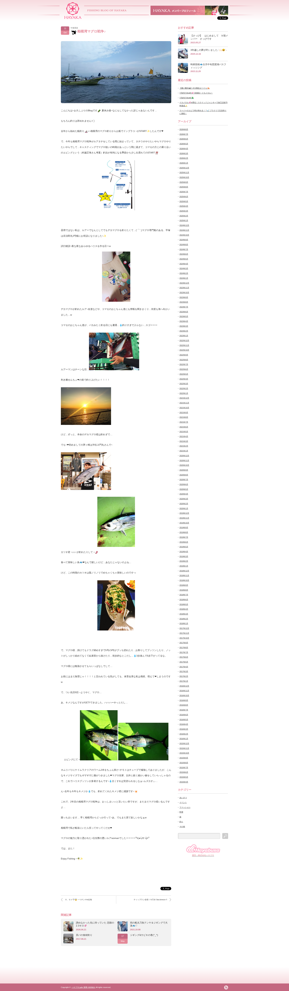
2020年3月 (183, 499)
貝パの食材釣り (84, 935)
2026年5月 (183, 144)
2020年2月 (183, 504)
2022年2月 (183, 388)
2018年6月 (183, 600)
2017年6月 (183, 657)
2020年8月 (183, 475)
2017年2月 (183, 676)
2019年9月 (183, 528)
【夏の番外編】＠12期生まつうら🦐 (194, 88)
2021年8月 (183, 417)
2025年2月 (183, 216)
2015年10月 (184, 753)
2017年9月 (183, 643)
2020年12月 (184, 456)
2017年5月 (183, 662)
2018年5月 (183, 604)
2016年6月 (183, 715)
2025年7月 (183, 192)
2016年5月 (183, 720)
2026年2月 (183, 158)
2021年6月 (183, 427)
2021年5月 (183, 432)
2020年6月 (183, 484)
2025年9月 (183, 182)
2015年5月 (183, 777)
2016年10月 (184, 695)
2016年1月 (183, 739)
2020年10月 (184, 465)
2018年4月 (183, 609)
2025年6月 (183, 197)
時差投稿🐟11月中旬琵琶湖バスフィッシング (208, 66)
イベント (183, 802)
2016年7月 (183, 710)
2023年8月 (183, 302)
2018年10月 (184, 580)
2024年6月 (183, 254)
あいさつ (183, 798)
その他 (182, 827)
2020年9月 (183, 470)
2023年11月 (184, 288)
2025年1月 (183, 220)
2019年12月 (184, 513)
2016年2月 (183, 734)
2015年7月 (183, 768)
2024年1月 (183, 278)
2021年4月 (183, 436)
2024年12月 (184, 225)
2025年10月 (184, 177)
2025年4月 (183, 206)
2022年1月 (183, 393)
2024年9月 (183, 240)
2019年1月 (183, 566)
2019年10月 (184, 523)
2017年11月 (184, 633)
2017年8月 (183, 648)
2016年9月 (183, 700)
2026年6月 (183, 139)
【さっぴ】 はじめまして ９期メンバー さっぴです (209, 37)
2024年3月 (183, 268)
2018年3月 (183, 614)
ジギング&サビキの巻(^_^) (144, 935)
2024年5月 (183, 259)
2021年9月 (183, 413)
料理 (181, 812)
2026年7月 (183, 134)
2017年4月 (183, 667)
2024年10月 (184, 235)
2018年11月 (184, 575)
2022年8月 (183, 360)
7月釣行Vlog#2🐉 (186, 98)
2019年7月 (183, 537)
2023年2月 (183, 331)
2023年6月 (183, 312)
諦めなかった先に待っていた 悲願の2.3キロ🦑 (95, 924)
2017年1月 (183, 681)
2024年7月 (183, 249)
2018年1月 (183, 623)
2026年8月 (183, 129)
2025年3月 (183, 211)
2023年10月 (184, 293)
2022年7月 (183, 364)
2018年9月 (183, 585)
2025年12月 (184, 168)
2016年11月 (184, 691)
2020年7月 (183, 480)
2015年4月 (183, 782)
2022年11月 (184, 345)
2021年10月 (184, 408)
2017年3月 (183, 671)
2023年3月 (183, 326)
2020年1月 (183, 508)
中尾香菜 (74, 28)
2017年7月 (183, 652)
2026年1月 (183, 163)
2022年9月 (183, 355)
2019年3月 (183, 556)
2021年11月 (184, 403)
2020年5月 (183, 489)
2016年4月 (183, 724)
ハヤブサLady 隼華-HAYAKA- (83, 987)
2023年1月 (183, 336)
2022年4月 (183, 379)
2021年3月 (183, 441)
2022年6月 (183, 369)
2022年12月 (184, 340)
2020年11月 (184, 460)
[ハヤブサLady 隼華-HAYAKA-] (73, 18)
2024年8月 (183, 245)
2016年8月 (183, 705)
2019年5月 (183, 547)
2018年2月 (183, 619)
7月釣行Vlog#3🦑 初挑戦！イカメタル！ (196, 93)
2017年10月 (184, 638)
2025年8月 (183, 187)
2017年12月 (184, 628)
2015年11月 (184, 748)
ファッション (184, 807)
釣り (181, 822)
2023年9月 (183, 297)
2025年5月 (183, 201)
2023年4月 (183, 321)
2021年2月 (183, 446)
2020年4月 (183, 494)
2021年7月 (183, 422)
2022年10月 (184, 350)
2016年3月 (183, 729)
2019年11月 (184, 518)
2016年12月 (184, 686)
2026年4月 (183, 149)
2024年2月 (183, 273)
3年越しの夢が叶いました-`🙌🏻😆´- (208, 50)
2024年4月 (183, 264)
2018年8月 (183, 590)
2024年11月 (184, 230)
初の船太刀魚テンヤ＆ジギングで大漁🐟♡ (149, 924)
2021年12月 (184, 398)
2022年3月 (183, 384)
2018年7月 (183, 595)
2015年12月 (184, 743)
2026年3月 (183, 153)
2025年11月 (184, 172)
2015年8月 (183, 763)
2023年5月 (183, 316)
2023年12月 (184, 283)
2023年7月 (183, 307)
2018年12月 (184, 571)
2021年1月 (183, 451)
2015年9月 (183, 758)
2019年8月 (183, 532)
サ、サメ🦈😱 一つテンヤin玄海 (78, 900)
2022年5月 (183, 374)
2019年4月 (183, 552)
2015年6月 (183, 772)
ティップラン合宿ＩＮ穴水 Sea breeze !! (150, 900)
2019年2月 (183, 561)
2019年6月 (183, 542)
